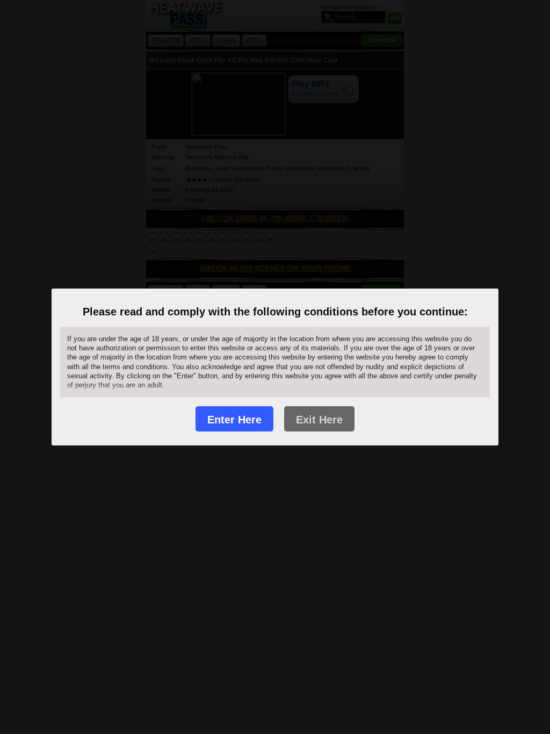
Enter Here (234, 420)
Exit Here (319, 420)
